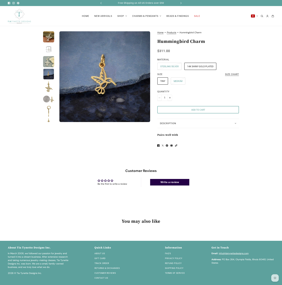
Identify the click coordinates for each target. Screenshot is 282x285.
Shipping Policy (174, 268)
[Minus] (159, 98)
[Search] (262, 16)
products (171, 32)
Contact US (101, 278)
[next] (181, 3)
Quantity (163, 91)
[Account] (267, 16)
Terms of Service (175, 273)
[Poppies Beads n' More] (19, 16)
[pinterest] (18, 3)
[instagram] (13, 3)
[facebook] (9, 3)
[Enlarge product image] (104, 76)
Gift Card (100, 258)
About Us (99, 253)
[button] (176, 145)
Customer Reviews (105, 273)
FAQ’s (168, 253)
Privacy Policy (173, 258)
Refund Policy (173, 263)
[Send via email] (171, 145)
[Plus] (170, 98)
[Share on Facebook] (158, 145)
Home (160, 32)
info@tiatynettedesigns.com (234, 253)
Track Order (101, 263)
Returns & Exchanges (107, 268)
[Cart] (272, 16)
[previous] (101, 3)
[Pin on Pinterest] (167, 145)
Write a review (169, 182)
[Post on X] (162, 145)
